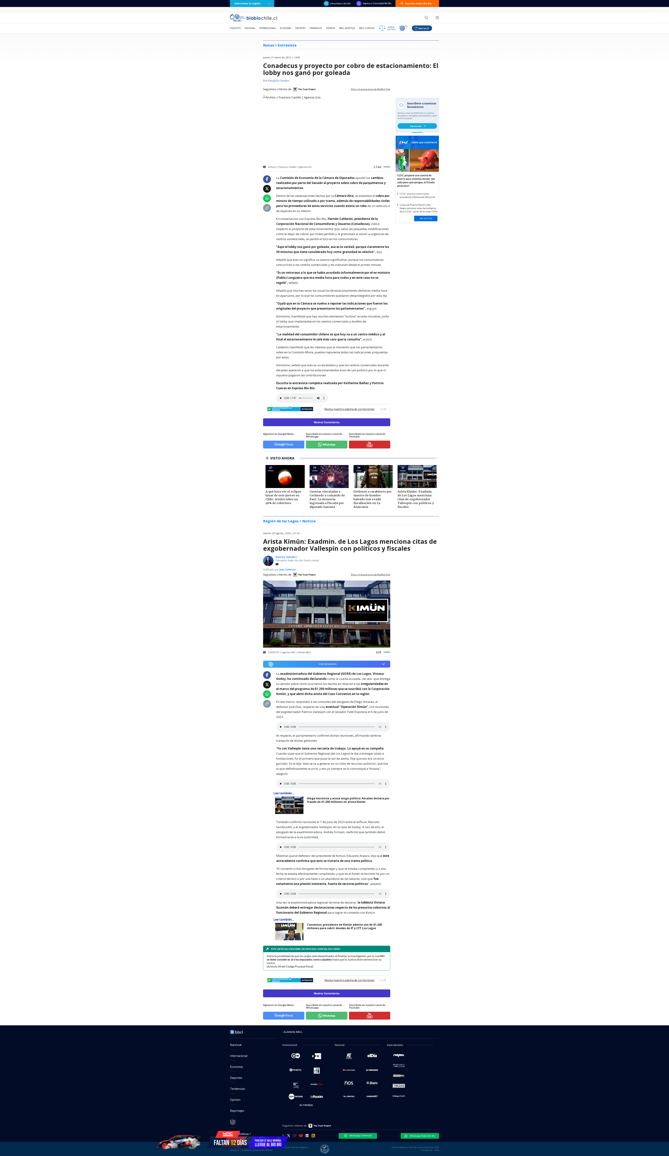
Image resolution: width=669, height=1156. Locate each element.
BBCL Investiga (347, 28)
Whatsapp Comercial (360, 1135)
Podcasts (235, 28)
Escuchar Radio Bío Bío (418, 3)
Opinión (330, 28)
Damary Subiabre (286, 557)
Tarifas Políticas (239, 1133)
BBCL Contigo (367, 28)
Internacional (268, 28)
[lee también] (290, 805)
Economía (285, 28)
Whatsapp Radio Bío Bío (422, 1135)
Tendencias (316, 28)
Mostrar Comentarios (327, 422)
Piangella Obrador (278, 81)
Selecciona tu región (247, 3)
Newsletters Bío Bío (340, 3)
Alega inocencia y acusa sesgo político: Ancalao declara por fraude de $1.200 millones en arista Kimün (348, 800)
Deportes (300, 28)
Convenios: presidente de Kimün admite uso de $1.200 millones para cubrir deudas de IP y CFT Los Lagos (344, 926)
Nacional (250, 28)
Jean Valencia (287, 569)
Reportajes (237, 1111)
